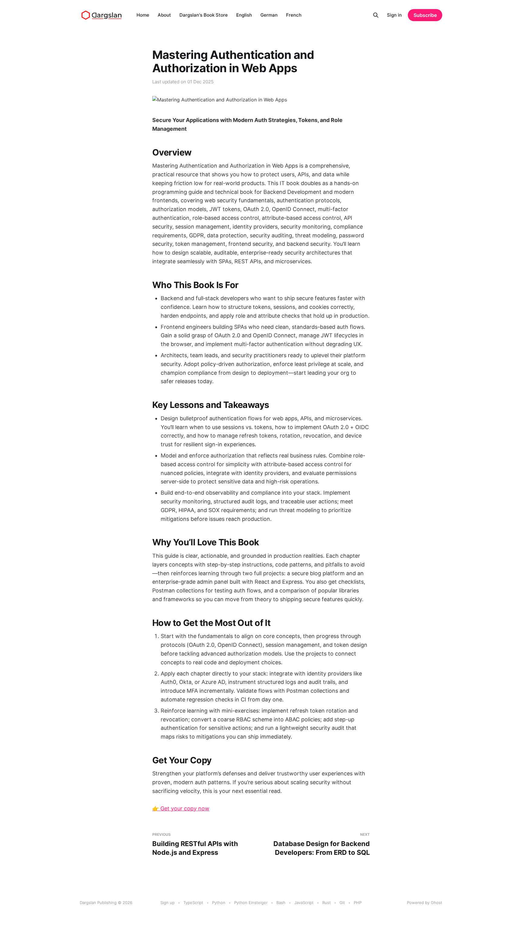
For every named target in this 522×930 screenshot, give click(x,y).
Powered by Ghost (424, 902)
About (164, 15)
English (244, 15)
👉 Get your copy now (180, 808)
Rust (326, 902)
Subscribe (425, 15)
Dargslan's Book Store (203, 15)
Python (218, 902)
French (293, 15)
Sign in (394, 15)
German (269, 15)
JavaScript (304, 902)
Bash (280, 902)
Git (342, 902)
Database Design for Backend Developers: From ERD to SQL (321, 844)
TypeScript (193, 902)
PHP (358, 902)
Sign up (167, 902)
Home (143, 15)
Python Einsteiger (251, 902)
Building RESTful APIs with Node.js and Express (195, 844)
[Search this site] (375, 15)
